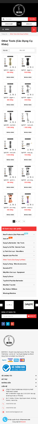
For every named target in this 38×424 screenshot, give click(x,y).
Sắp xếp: (5, 50)
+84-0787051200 (11, 403)
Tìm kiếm (32, 19)
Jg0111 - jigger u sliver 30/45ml (14, 97)
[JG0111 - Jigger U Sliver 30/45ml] (10, 89)
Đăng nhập (9, 24)
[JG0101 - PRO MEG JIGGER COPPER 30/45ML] (10, 199)
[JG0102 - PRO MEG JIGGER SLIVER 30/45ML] (27, 172)
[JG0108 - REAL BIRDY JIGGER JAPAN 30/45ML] (10, 117)
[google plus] (12, 324)
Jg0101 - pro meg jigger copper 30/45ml (17, 207)
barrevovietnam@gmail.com (14, 412)
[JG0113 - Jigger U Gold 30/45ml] (10, 62)
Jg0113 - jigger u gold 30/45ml (14, 70)
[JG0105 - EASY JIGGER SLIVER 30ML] (27, 144)
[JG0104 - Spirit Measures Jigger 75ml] (10, 172)
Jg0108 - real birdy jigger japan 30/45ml (17, 125)
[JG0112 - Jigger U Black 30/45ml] (27, 62)
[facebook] (3, 324)
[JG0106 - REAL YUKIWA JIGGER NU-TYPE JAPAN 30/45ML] (10, 144)
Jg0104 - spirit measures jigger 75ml (16, 180)
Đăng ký (29, 24)
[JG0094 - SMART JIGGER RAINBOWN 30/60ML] (27, 199)
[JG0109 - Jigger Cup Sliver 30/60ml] (27, 89)
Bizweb (23, 422)
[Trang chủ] (19, 10)
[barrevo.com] (19, 341)
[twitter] (8, 324)
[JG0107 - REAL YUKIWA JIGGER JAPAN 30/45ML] (27, 117)
